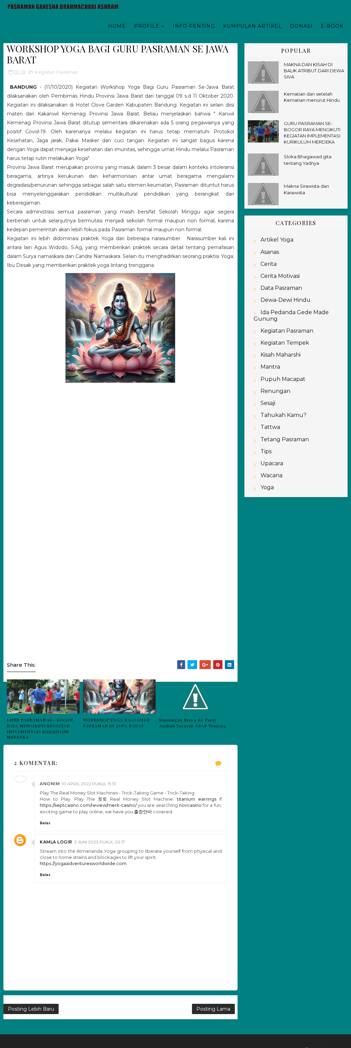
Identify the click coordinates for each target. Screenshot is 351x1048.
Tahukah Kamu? (283, 415)
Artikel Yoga (277, 239)
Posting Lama (213, 1009)
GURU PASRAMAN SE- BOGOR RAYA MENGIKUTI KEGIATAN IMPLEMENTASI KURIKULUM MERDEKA (40, 728)
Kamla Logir (56, 841)
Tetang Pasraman (285, 439)
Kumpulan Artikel (252, 26)
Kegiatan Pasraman (56, 72)
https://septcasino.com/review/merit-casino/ (88, 805)
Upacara (272, 463)
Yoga (267, 487)
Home (117, 26)
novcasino (190, 805)
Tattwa (270, 427)
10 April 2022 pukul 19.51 (89, 783)
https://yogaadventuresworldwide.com (83, 863)
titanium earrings (196, 799)
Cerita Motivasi (280, 276)
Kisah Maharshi (281, 355)
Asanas (270, 252)
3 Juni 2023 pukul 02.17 (99, 841)
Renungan (275, 391)
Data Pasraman (281, 288)
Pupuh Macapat (283, 379)
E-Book (332, 26)
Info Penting (194, 26)
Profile (146, 26)
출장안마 (143, 811)
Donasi (301, 26)
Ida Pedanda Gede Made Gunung (291, 315)
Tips (266, 451)
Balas (45, 823)
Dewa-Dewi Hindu (286, 300)
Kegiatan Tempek (285, 343)
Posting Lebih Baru (31, 1009)
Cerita (269, 264)
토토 (102, 799)
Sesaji (268, 403)
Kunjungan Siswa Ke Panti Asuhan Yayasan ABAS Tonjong (193, 722)
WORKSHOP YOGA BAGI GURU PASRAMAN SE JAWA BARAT (116, 722)
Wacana (271, 475)
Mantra (270, 366)
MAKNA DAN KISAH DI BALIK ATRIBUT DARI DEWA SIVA (314, 70)
